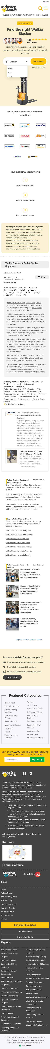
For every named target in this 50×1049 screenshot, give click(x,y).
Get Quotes (38, 61)
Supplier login (25, 931)
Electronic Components (9, 988)
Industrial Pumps (7, 1013)
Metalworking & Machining (36, 960)
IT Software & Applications (11, 1024)
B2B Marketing (6, 901)
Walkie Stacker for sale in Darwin (18, 555)
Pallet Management (33, 975)
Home (3, 889)
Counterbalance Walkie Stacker (16, 399)
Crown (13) (32, 287)
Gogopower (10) (10, 290)
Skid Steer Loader (34, 721)
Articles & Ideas (7, 893)
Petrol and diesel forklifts (16, 303)
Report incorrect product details (29, 639)
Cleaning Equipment (8, 960)
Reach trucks (18, 305)
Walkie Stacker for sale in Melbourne (19, 535)
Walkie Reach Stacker (35, 738)
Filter (43, 277)
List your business (25, 925)
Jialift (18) (21, 287)
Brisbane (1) (29, 384)
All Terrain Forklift (34, 392)
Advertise (45, 2)
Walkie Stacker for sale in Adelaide (19, 551)
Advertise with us (7, 912)
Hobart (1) (17, 384)
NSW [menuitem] (10, 68)
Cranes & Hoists (7, 978)
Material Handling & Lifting (36, 957)
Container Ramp (28, 394)
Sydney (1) (24, 382)
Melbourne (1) (37, 382)
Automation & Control (9, 950)
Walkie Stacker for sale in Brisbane (19, 547)
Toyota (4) (36, 292)
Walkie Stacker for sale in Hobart (18, 543)
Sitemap (4, 919)
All (25, 295)
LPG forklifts (30, 303)
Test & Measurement (33, 986)
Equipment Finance (13, 725)
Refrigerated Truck (34, 712)
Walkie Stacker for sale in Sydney (18, 531)
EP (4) (27, 292)
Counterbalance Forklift (28, 397)
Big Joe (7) (32, 290)
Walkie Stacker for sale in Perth (17, 539)
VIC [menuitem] (9, 73)
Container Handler (11, 394)
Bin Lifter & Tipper (12, 706)
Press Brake (32, 705)
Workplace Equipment (34, 1021)
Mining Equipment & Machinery (37, 964)
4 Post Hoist (10, 703)
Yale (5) (19, 292)
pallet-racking (37, 308)
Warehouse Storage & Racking (37, 997)
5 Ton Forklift (18, 392)
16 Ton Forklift (28, 389)
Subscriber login (25, 937)
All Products (9, 277)
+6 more (18, 295)
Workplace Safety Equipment (36, 1025)
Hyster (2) (8, 295)
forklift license (39, 372)
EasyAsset (40, 826)
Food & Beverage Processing (11, 992)
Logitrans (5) (9, 292)
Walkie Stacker (10, 282)
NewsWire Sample (8, 908)
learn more (12, 677)
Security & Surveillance (34, 982)
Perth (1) (7, 384)
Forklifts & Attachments (14, 280)
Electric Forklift (11, 721)
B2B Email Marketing (9, 904)
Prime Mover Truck (34, 709)
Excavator (9, 728)
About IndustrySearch (9, 897)
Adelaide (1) (8, 387)
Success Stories (7, 915)
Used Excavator (33, 731)
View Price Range (38, 68)
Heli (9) (22, 290)
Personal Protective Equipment (37, 978)
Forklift (7, 732)
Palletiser (30, 702)
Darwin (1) (20, 387)
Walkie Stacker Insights (14, 404)
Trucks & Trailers (32, 993)
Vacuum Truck (32, 734)
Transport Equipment (33, 990)
